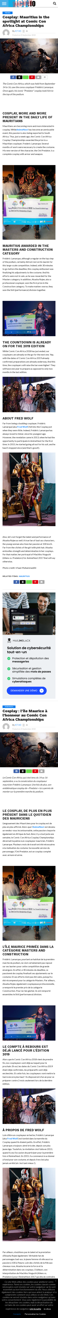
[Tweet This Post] (23, 770)
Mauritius (24, 576)
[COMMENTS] (45, 76)
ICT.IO (18, 31)
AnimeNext (22, 129)
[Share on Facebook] (13, 76)
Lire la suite (35, 1309)
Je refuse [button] (47, 1309)
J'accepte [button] (17, 1314)
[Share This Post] (19, 76)
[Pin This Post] (32, 76)
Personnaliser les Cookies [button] (35, 1314)
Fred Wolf (22, 426)
